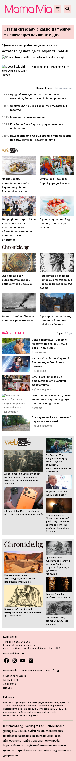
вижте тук (49, 712)
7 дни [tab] (60, 333)
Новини (7, 687)
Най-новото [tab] (44, 88)
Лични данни (10, 679)
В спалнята (39, 352)
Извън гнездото (42, 389)
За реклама (9, 683)
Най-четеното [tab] (63, 88)
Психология (39, 371)
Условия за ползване (14, 675)
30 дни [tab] (69, 333)
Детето (37, 408)
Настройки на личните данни (20, 715)
